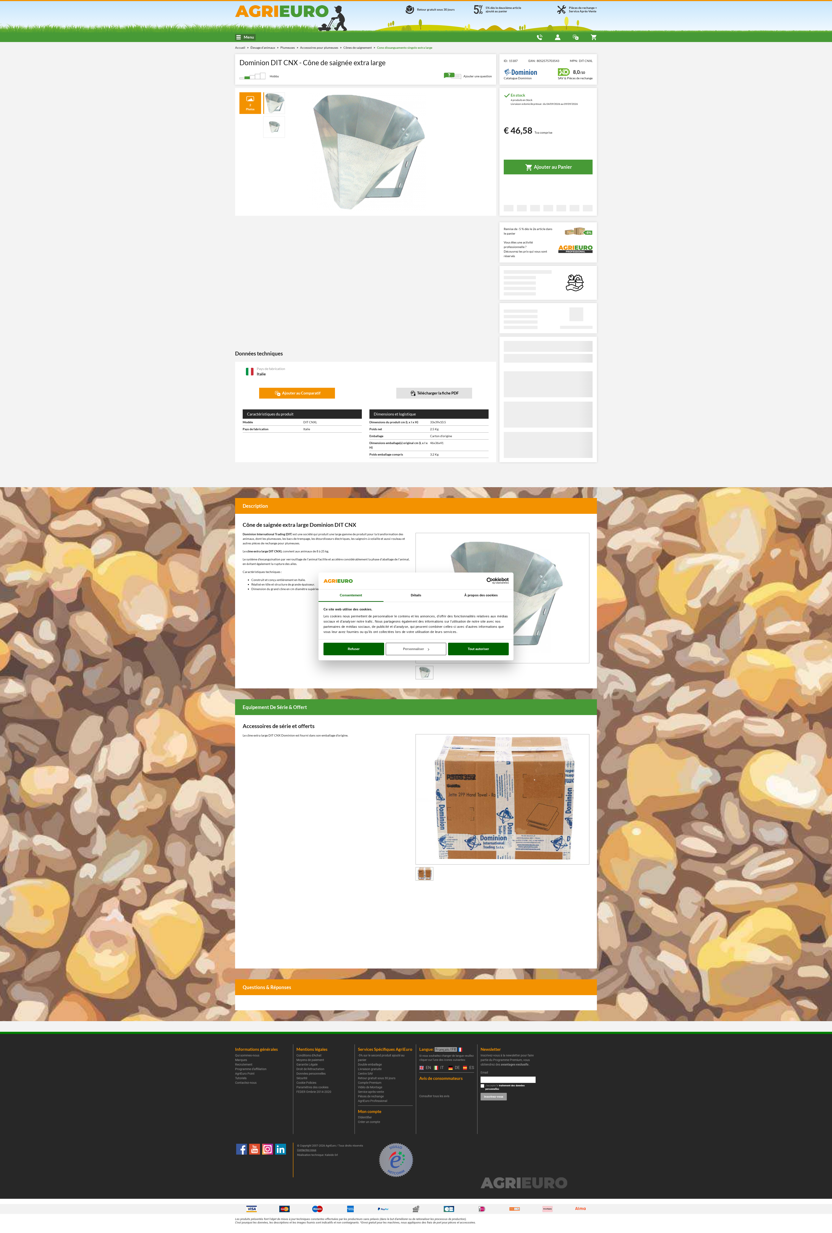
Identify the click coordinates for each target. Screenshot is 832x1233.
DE (457, 1068)
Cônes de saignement (357, 47)
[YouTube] (254, 1160)
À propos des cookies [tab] (481, 595)
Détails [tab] (416, 595)
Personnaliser (413, 649)
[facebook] (241, 1160)
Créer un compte (369, 1122)
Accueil (240, 47)
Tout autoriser (478, 649)
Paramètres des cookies (312, 1087)
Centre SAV (365, 1073)
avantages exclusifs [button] (514, 1064)
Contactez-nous (246, 1082)
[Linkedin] (280, 1160)
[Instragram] (267, 1160)
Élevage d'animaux (263, 47)
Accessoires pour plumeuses (319, 47)
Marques (241, 1060)
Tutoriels (241, 1078)
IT (441, 1068)
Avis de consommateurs (441, 1078)
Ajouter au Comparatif (300, 393)
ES (471, 1068)
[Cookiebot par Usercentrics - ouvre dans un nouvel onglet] (490, 581)
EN (428, 1068)
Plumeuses (288, 47)
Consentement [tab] (351, 595)
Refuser (354, 649)
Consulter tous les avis (434, 1096)
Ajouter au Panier (552, 167)
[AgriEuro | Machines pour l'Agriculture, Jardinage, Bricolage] (293, 11)
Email (484, 1072)
